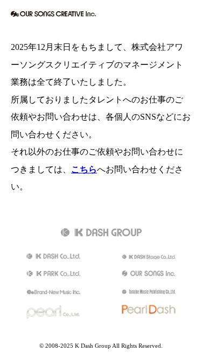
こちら (84, 169)
